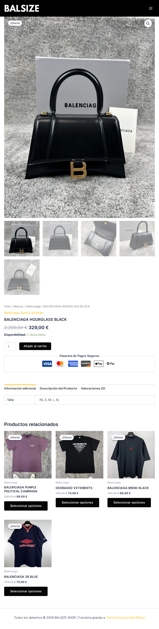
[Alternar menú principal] (151, 8)
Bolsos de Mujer (32, 313)
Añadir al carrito (35, 346)
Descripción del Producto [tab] (58, 388)
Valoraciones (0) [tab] (93, 388)
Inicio (7, 306)
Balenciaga (33, 306)
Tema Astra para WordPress (125, 617)
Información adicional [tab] (20, 388)
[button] (148, 23)
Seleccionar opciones (26, 506)
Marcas (18, 306)
